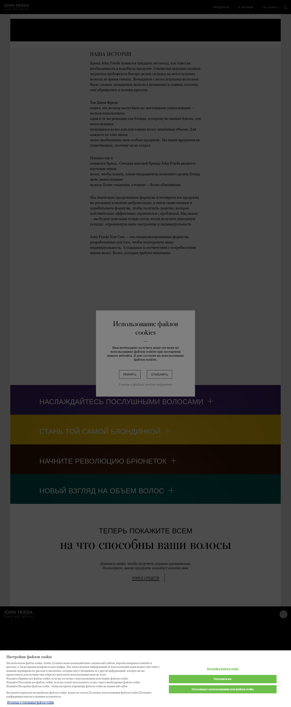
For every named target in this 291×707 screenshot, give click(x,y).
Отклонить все (223, 678)
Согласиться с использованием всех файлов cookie (223, 689)
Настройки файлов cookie (223, 668)
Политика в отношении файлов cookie (30, 702)
